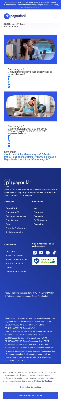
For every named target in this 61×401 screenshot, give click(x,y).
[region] (30, 382)
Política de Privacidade (16, 259)
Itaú (35, 208)
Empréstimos (12, 220)
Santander (39, 216)
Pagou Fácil (11, 208)
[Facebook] (47, 252)
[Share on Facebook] (8, 79)
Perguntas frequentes (16, 216)
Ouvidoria (10, 251)
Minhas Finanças (45, 157)
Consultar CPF (12, 212)
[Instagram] (34, 252)
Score (27, 159)
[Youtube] (41, 252)
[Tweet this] (9, 76)
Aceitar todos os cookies (30, 395)
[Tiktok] (54, 252)
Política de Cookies (15, 255)
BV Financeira (40, 220)
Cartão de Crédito (13, 154)
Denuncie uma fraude (16, 271)
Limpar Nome (26, 157)
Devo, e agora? (33, 154)
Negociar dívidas (13, 159)
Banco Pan (39, 224)
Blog (8, 224)
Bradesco (38, 212)
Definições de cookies (30, 387)
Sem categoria (41, 159)
